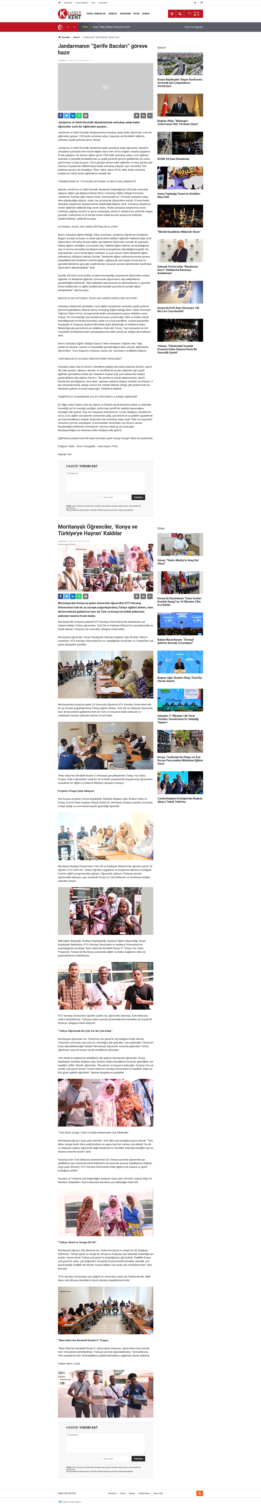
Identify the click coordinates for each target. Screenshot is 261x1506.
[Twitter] (66, 115)
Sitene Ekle (103, 3)
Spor (136, 13)
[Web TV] (195, 2)
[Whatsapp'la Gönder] (79, 115)
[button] (136, 115)
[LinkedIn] (73, 115)
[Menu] (172, 13)
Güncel (112, 13)
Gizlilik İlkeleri (144, 1493)
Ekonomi (125, 13)
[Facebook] (60, 115)
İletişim (132, 1493)
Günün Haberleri (81, 3)
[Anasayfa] (59, 3)
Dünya (146, 13)
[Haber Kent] (69, 13)
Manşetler (68, 3)
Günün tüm (193, 27)
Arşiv (93, 3)
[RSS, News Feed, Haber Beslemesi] (199, 1493)
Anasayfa (112, 1493)
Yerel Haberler (96, 13)
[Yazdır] (85, 115)
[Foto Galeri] (201, 2)
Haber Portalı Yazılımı (72, 1502)
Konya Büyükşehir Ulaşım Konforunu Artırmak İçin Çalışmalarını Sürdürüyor (127, 27)
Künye (122, 1493)
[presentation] (67, 27)
